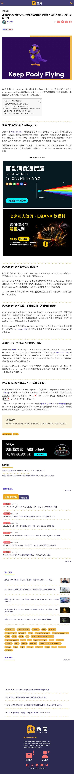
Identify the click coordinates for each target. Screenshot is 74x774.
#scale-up (9, 643)
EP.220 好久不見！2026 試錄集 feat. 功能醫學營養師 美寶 (26, 690)
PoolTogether (17, 132)
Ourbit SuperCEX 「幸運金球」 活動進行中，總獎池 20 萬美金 (33, 545)
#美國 (15, 647)
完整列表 (66, 490)
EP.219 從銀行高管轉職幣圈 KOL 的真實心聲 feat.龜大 (25, 697)
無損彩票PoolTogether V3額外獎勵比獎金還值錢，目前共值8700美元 (28, 476)
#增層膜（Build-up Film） (60, 633)
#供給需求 (22, 633)
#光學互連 (33, 643)
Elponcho (10, 21)
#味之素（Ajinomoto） (42, 633)
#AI (27, 636)
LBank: (6, 507)
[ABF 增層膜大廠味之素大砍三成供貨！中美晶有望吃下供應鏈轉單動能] (65, 592)
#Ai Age (30, 647)
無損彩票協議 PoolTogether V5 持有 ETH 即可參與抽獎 (23, 471)
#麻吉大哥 (36, 629)
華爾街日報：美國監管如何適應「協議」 (18, 111)
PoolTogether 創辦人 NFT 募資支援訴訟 (19, 113)
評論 (14, 349)
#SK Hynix (9, 650)
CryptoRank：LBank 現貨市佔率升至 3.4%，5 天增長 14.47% (32, 516)
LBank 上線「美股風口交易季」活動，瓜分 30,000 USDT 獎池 (32, 526)
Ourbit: (6, 545)
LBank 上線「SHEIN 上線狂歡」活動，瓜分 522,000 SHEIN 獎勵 (33, 507)
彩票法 (16, 434)
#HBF (54, 647)
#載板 (14, 636)
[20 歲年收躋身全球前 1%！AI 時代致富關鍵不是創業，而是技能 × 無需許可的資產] (65, 612)
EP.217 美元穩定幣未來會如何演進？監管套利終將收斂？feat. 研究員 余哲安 (33, 705)
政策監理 (5, 11)
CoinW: (6, 555)
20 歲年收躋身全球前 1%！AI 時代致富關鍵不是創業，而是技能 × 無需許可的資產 (31, 610)
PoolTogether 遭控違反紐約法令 (16, 106)
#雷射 (22, 647)
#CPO (23, 640)
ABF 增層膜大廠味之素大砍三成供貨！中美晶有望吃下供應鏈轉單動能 (30, 589)
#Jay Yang (39, 647)
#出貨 (30, 633)
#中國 (17, 643)
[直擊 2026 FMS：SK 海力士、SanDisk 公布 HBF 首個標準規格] (65, 622)
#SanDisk (62, 647)
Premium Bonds (61, 352)
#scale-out (60, 640)
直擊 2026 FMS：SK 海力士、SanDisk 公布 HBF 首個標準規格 (27, 619)
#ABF (43, 629)
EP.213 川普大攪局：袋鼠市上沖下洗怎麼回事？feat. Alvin (27, 713)
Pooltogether (7, 434)
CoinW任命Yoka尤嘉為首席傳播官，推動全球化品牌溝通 (30, 555)
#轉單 (21, 636)
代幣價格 (62, 404)
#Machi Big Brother (23, 629)
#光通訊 (8, 647)
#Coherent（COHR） (12, 640)
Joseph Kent (22, 329)
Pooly (6, 393)
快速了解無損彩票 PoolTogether (16, 104)
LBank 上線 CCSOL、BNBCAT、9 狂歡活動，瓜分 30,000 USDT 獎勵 (34, 535)
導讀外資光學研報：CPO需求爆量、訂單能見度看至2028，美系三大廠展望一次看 (31, 600)
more (67, 561)
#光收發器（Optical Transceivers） (50, 643)
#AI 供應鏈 (52, 629)
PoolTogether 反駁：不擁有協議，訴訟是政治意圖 (22, 109)
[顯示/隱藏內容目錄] (38, 101)
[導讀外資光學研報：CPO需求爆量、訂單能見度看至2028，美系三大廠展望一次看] (65, 602)
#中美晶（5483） (11, 633)
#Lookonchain (10, 629)
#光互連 (24, 643)
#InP (29, 640)
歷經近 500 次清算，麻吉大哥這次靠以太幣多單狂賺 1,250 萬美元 (28, 580)
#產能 (7, 636)
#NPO (51, 640)
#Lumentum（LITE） (40, 640)
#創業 (47, 647)
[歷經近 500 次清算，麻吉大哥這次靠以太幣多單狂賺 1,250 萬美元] (65, 583)
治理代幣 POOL (48, 404)
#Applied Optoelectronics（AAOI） (42, 636)
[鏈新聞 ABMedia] (37, 2)
